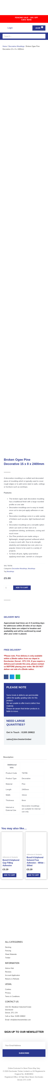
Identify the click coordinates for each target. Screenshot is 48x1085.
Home (5, 46)
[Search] (43, 36)
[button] (40, 8)
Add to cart (22, 588)
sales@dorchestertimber (18, 739)
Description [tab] (8, 757)
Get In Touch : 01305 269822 (20, 732)
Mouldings (31, 568)
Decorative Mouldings (16, 46)
